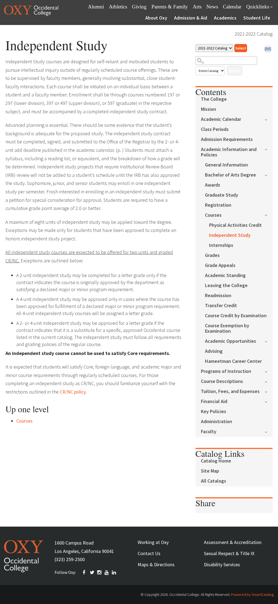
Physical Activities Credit (235, 225)
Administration (216, 421)
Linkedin (114, 572)
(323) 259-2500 (70, 559)
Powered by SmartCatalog (252, 594)
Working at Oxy (153, 542)
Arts (197, 7)
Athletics (118, 7)
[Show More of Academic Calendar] (269, 119)
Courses (213, 215)
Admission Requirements (227, 139)
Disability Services (222, 564)
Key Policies (213, 411)
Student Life (256, 18)
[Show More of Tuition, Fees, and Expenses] (269, 391)
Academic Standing (225, 275)
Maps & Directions (156, 564)
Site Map (210, 471)
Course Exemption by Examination (227, 328)
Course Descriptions (222, 381)
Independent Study (230, 235)
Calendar (232, 7)
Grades (212, 255)
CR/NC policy (73, 392)
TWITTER (92, 572)
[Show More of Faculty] (269, 431)
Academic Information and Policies (229, 152)
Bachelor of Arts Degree (230, 175)
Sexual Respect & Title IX (229, 553)
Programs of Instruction (226, 371)
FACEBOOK (85, 572)
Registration (218, 205)
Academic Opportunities (230, 341)
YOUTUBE (107, 572)
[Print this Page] (268, 50)
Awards (212, 185)
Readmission (218, 295)
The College (214, 99)
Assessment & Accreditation (232, 542)
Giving (139, 7)
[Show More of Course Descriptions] (269, 381)
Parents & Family (169, 7)
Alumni (96, 7)
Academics (225, 18)
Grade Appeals (220, 265)
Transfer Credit (221, 306)
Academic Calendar (221, 119)
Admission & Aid (190, 18)
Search (235, 71)
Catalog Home (216, 461)
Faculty (208, 432)
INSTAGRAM (99, 572)
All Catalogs (213, 481)
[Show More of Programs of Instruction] (269, 371)
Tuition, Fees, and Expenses (230, 391)
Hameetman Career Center (233, 361)
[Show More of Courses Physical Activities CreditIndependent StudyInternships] (269, 214)
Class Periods (215, 129)
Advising (214, 351)
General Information (226, 165)
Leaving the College (226, 285)
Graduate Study (221, 195)
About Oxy (156, 18)
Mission (208, 109)
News (212, 7)
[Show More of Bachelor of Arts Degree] (269, 174)
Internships (221, 245)
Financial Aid (214, 401)
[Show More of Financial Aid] (269, 401)
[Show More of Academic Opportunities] (269, 341)
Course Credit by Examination (236, 316)
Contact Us (149, 553)
